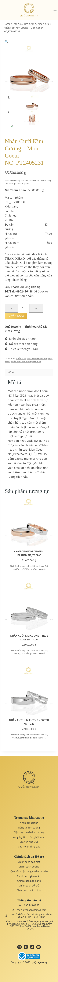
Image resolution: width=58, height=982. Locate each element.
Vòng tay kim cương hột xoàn (29, 837)
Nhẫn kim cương (29, 822)
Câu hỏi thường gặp (29, 846)
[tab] (29, 372)
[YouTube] (38, 947)
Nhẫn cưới (21, 358)
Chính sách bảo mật (29, 861)
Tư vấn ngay (15, 315)
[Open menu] (55, 9)
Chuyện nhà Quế (29, 841)
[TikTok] (32, 947)
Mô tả (11, 372)
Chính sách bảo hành (29, 880)
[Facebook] (19, 947)
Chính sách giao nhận (29, 876)
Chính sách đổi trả (29, 885)
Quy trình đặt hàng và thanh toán (29, 871)
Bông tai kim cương (29, 827)
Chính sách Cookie (29, 866)
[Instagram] (26, 947)
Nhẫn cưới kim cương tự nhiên (26, 361)
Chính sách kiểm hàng (29, 890)
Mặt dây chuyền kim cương (29, 832)
